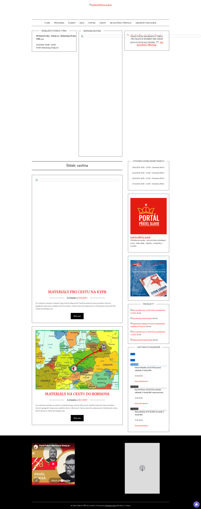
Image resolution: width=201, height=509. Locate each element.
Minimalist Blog (110, 506)
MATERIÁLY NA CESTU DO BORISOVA (77, 394)
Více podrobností (141, 381)
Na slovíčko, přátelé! (150, 43)
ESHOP (103, 23)
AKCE (82, 23)
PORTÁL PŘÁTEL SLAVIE (140, 237)
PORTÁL (92, 23)
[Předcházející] (132, 354)
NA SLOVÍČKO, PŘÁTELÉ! (121, 23)
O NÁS (47, 23)
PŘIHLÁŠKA (59, 23)
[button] (196, 504)
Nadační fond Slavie (146, 23)
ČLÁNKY (71, 23)
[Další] (132, 360)
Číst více (77, 316)
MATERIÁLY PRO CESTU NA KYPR (77, 292)
